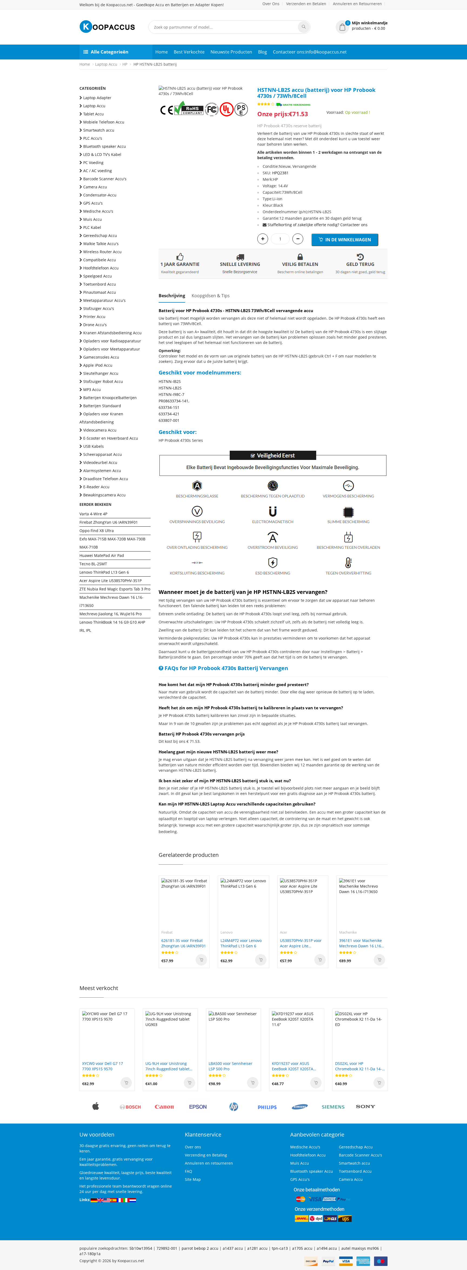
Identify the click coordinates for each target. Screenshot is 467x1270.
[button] (362, 25)
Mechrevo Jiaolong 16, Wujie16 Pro (110, 613)
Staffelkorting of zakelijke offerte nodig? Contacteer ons (318, 224)
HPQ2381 (280, 172)
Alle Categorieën (109, 52)
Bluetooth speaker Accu (104, 146)
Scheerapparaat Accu (102, 454)
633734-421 (169, 413)
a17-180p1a (90, 1253)
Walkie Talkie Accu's (101, 243)
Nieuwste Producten (231, 52)
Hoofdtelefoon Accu (101, 267)
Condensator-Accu (99, 195)
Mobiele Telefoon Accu (103, 122)
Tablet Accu (93, 113)
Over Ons (270, 3)
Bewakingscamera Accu (104, 494)
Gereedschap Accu (100, 235)
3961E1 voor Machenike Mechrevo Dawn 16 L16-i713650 (360, 943)
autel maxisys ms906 (360, 1248)
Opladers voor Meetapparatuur (111, 349)
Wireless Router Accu (102, 251)
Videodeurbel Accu (100, 462)
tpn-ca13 (280, 1248)
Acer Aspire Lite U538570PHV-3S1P (110, 580)
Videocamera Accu (99, 430)
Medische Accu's (98, 211)
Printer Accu (94, 316)
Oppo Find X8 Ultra (96, 530)
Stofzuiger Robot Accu (103, 381)
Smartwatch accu (98, 130)
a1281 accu (257, 1248)
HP (124, 64)
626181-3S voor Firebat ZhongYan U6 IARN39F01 (183, 943)
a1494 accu (327, 1248)
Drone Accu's (95, 324)
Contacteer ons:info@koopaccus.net (310, 52)
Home (161, 52)
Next (245, 86)
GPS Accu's (93, 203)
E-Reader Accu (96, 486)
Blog (262, 52)
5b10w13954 (140, 1248)
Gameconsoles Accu (101, 357)
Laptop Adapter (97, 97)
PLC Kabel (92, 227)
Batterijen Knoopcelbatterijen (110, 397)
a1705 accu (302, 1248)
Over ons (193, 1146)
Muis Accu (92, 219)
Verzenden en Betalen (306, 3)
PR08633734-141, (174, 400)
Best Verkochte (189, 52)
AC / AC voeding (97, 170)
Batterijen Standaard (102, 405)
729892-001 (166, 1248)
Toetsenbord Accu (99, 284)
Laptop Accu (106, 64)
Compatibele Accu (99, 259)
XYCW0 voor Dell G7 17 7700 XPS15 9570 (102, 1066)
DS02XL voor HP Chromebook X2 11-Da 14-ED (358, 1066)
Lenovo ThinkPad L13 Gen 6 (104, 572)
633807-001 (169, 420)
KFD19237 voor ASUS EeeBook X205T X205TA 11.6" (292, 1066)
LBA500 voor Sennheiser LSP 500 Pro (230, 1066)
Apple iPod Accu (97, 365)
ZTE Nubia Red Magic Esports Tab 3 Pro (114, 588)
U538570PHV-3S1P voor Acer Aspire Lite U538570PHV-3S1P (301, 943)
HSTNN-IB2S (170, 381)
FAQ (188, 1171)
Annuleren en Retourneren (357, 3)
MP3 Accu (92, 389)
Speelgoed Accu (97, 276)
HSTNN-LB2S (170, 387)
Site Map (193, 1179)
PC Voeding (93, 162)
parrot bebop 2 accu (200, 1248)
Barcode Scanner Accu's (104, 178)
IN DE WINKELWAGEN (347, 240)
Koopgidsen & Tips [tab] (211, 296)
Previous (163, 86)
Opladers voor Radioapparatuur (112, 340)
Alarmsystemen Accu (102, 470)
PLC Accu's (92, 138)
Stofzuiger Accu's (98, 308)
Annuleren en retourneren (209, 1163)
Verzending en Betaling (206, 1155)
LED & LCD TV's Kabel (102, 154)
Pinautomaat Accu (99, 292)
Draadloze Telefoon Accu (105, 478)
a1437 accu (233, 1248)
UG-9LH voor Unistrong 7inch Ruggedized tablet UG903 (167, 1066)
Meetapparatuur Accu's (104, 300)
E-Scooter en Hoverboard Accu (110, 438)
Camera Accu (95, 186)
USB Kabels (93, 446)
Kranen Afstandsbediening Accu (112, 332)
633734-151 (169, 407)
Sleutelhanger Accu (100, 373)
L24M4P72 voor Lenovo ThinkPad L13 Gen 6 (241, 943)
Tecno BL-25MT (93, 563)
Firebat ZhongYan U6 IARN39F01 (108, 522)
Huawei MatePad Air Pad (101, 555)
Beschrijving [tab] (172, 296)
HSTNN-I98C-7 (171, 394)
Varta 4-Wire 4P (93, 513)
